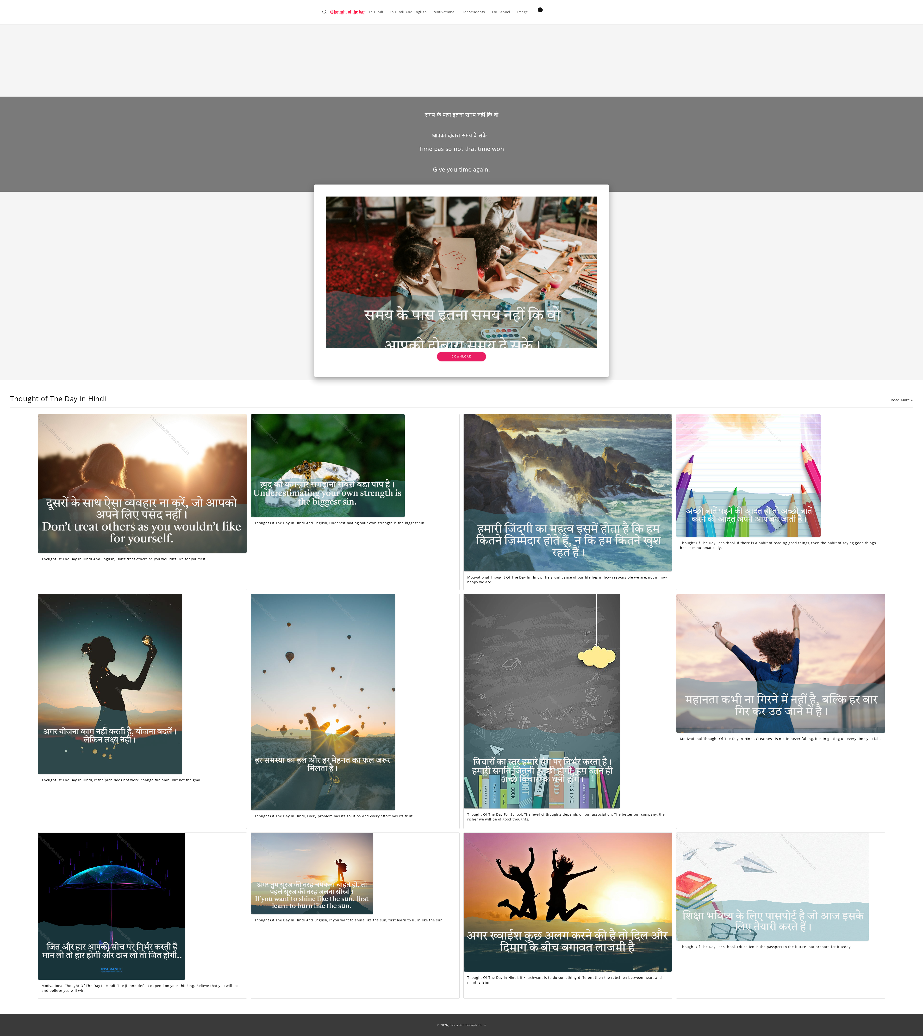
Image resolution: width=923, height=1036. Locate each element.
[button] (325, 12)
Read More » (902, 400)
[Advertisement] (461, 60)
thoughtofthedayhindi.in (468, 1025)
